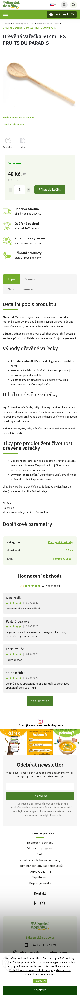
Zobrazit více (40, 701)
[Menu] (5, 14)
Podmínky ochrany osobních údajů (40, 866)
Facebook (34, 903)
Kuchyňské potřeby (60, 542)
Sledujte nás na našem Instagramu (41, 725)
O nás (40, 854)
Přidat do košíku (49, 189)
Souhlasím (40, 990)
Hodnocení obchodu (40, 576)
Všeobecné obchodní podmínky (40, 860)
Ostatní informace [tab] (20, 289)
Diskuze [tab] (30, 279)
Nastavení (40, 981)
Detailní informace (13, 125)
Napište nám (40, 877)
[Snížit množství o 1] (10, 190)
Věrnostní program (40, 848)
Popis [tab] (11, 279)
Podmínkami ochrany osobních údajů (31, 970)
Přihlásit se (40, 796)
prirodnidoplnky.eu (42, 903)
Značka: (18, 117)
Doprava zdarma (40, 872)
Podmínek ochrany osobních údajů (31, 808)
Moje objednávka (40, 883)
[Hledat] (73, 4)
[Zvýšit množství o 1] (28, 190)
